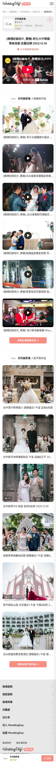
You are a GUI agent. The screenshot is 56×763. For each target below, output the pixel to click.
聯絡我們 (6, 742)
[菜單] (51, 3)
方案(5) (18, 29)
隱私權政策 (21, 742)
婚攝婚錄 (13, 12)
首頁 (4, 12)
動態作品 (36, 12)
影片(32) (38, 26)
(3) (20, 26)
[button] (28, 686)
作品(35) (28, 26)
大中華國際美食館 (29, 49)
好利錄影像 (25, 12)
